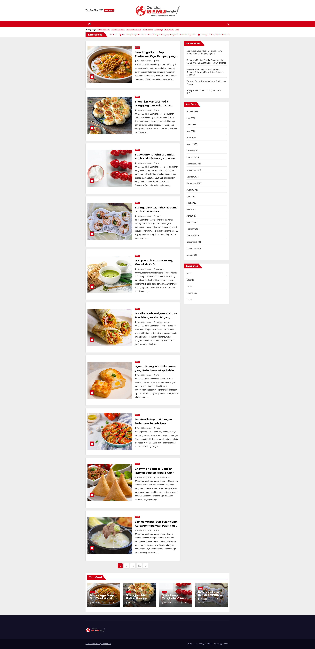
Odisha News (106, 644)
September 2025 (194, 183)
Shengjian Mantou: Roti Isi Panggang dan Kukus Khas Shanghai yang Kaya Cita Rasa (155, 105)
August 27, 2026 (144, 61)
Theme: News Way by (94, 644)
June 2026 (191, 125)
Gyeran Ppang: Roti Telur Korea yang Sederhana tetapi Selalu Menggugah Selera (155, 370)
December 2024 (194, 242)
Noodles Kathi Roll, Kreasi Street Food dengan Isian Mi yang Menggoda (156, 317)
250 (139, 566)
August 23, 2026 (144, 428)
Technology (192, 293)
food (177, 30)
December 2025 (194, 164)
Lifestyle (190, 280)
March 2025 (192, 222)
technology (159, 30)
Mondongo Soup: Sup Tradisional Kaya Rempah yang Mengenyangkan (155, 56)
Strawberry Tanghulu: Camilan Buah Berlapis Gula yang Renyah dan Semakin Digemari (156, 158)
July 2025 (191, 196)
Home (190, 644)
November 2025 (194, 170)
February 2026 (193, 151)
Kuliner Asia (169, 30)
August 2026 (192, 112)
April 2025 (191, 216)
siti (157, 61)
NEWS (209, 644)
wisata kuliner (148, 30)
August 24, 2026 (144, 216)
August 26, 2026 (144, 110)
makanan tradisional (133, 30)
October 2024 (193, 255)
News (189, 286)
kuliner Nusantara (118, 30)
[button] (228, 24)
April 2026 (191, 138)
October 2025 (193, 177)
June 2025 (191, 203)
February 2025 (193, 229)
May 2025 (191, 209)
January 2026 (193, 157)
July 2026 (191, 118)
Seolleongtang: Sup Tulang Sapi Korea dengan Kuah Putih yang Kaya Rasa (156, 525)
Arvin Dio (160, 269)
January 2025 (193, 235)
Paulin (159, 216)
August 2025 (192, 190)
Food (137, 47)
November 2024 (194, 248)
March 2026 (192, 144)
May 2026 (191, 131)
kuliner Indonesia (104, 30)
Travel (189, 299)
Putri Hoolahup (163, 322)
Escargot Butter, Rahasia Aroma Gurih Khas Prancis (211, 594)
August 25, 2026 (144, 163)
